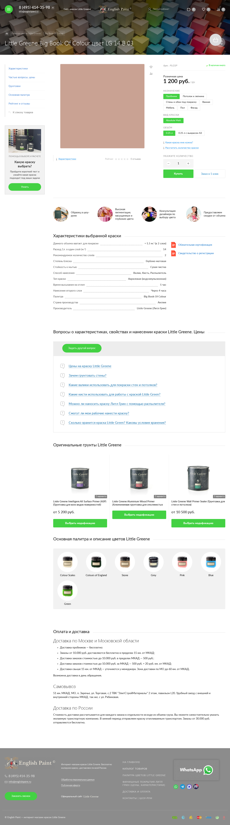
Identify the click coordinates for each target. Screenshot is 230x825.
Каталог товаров (135, 769)
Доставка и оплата (136, 792)
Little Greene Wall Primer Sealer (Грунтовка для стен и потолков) (198, 503)
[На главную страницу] (115, 9)
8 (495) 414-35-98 (34, 7)
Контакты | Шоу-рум (137, 798)
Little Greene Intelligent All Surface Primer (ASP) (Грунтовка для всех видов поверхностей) (79, 503)
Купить (178, 173)
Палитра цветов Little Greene (144, 775)
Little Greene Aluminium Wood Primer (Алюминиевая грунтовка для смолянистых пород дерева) (137, 503)
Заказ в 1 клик (209, 174)
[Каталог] (7, 33)
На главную (131, 762)
